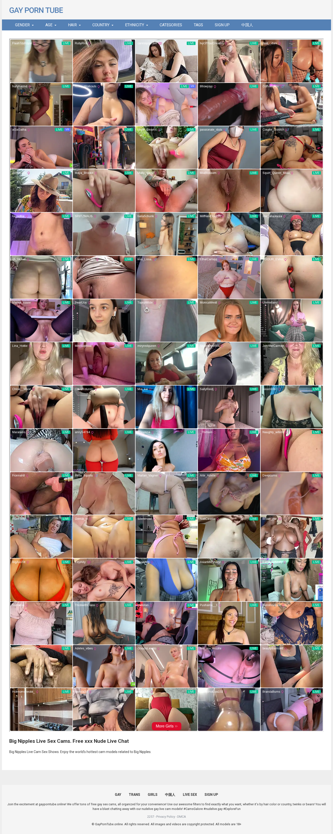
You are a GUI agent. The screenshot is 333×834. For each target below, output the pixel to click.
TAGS (198, 25)
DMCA (181, 816)
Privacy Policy (165, 816)
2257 (150, 816)
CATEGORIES (171, 25)
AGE (48, 25)
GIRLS (152, 795)
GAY (118, 795)
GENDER (22, 25)
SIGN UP (222, 25)
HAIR (72, 25)
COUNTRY (100, 25)
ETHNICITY (134, 25)
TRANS (134, 795)
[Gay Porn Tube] (36, 9)
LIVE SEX (190, 795)
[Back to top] (316, 819)
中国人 (247, 25)
